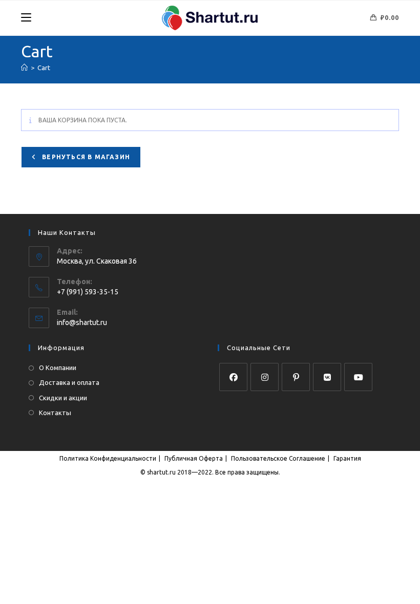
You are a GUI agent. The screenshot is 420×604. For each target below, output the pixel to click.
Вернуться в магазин (85, 157)
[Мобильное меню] (26, 17)
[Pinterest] (296, 377)
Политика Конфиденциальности (107, 458)
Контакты (55, 412)
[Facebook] (233, 377)
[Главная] (24, 67)
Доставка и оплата (69, 382)
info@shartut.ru (82, 322)
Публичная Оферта (193, 458)
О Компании (57, 367)
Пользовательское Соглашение (278, 458)
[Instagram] (264, 377)
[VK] (327, 377)
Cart (43, 67)
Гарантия (347, 458)
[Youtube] (358, 377)
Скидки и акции (63, 397)
